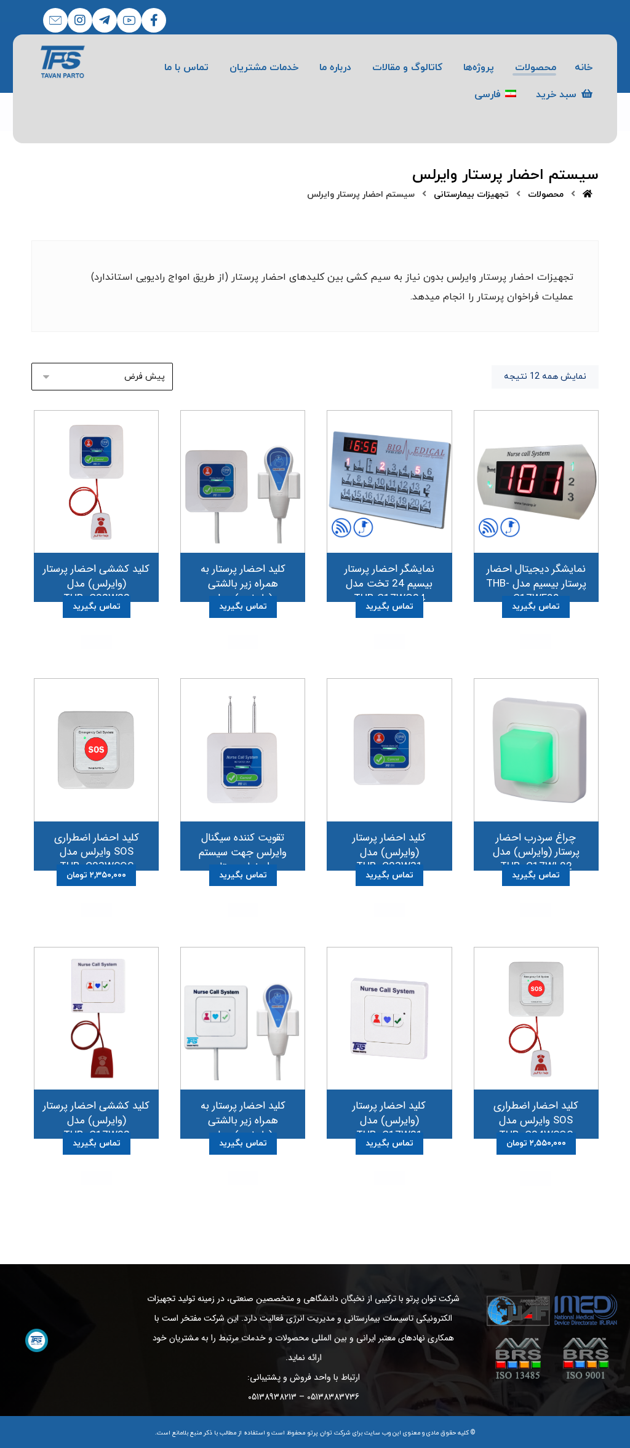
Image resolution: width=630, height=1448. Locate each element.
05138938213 (272, 1397)
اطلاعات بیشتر (535, 641)
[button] (154, 20)
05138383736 (333, 1397)
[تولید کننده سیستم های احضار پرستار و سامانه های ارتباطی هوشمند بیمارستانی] (63, 62)
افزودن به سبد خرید (96, 910)
